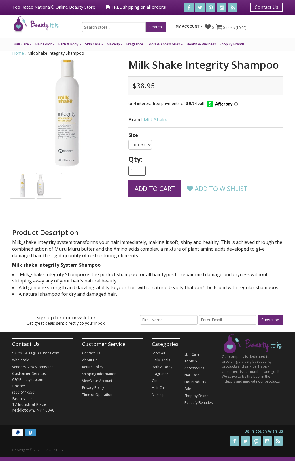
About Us (89, 360)
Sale (187, 388)
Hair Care (22, 44)
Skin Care (93, 44)
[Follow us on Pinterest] (210, 7)
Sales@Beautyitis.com (41, 353)
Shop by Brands (197, 395)
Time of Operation (97, 394)
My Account (188, 26)
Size (133, 135)
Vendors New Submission (33, 366)
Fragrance (134, 44)
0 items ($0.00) (234, 27)
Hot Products (195, 381)
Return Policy (92, 366)
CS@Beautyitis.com (27, 379)
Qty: (135, 159)
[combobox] (114, 27)
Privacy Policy (93, 387)
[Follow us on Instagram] (221, 7)
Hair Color (44, 44)
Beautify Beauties (198, 402)
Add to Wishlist (220, 188)
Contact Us (266, 7)
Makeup (114, 44)
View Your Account (97, 380)
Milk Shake (155, 120)
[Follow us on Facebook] (189, 7)
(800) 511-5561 (24, 392)
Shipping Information (99, 373)
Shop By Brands (232, 44)
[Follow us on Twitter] (200, 7)
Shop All (158, 353)
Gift (155, 380)
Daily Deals (161, 360)
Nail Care (191, 375)
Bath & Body (68, 44)
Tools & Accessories (164, 44)
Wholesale (20, 360)
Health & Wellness (201, 44)
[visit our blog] (232, 7)
